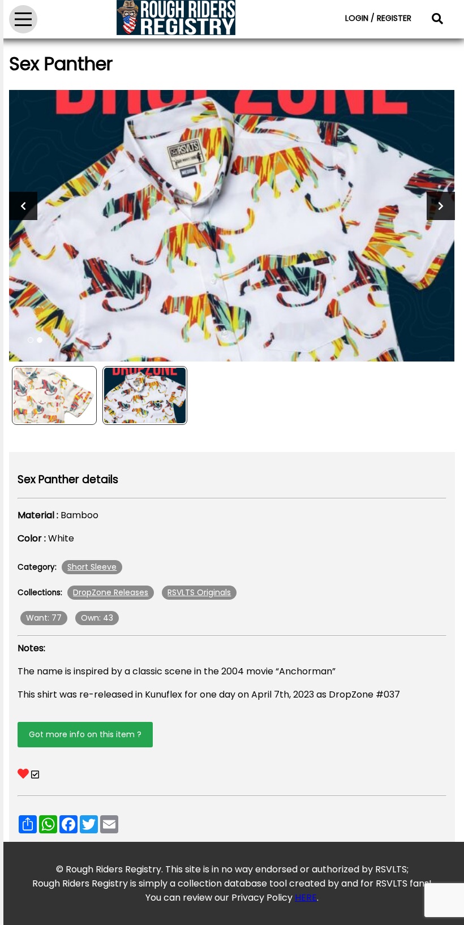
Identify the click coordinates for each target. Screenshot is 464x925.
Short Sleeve (92, 567)
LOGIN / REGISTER (378, 18)
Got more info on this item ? (85, 734)
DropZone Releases (110, 592)
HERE (306, 897)
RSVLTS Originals (199, 592)
